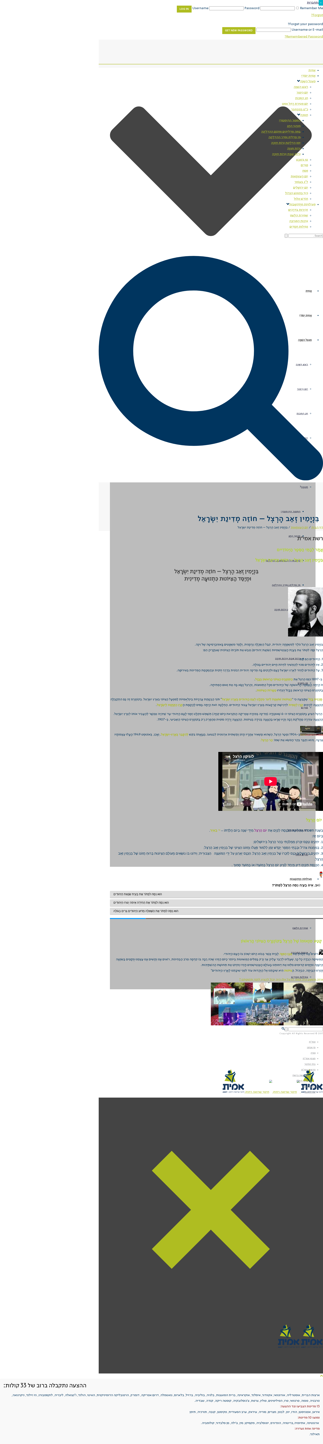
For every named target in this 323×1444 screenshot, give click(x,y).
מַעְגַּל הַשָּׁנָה (308, 81)
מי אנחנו (311, 1047)
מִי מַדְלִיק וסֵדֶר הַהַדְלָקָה (286, 585)
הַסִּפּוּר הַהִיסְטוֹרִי (291, 511)
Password (251, 8)
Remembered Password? (304, 36)
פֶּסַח (305, 170)
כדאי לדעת (302, 1081)
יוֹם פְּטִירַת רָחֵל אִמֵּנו (295, 103)
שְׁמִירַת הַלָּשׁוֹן (300, 928)
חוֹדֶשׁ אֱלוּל (301, 199)
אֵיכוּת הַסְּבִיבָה (298, 221)
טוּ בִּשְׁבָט (302, 159)
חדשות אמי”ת (308, 1069)
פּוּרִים (304, 165)
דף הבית (317, 527)
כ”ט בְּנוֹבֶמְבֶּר (299, 109)
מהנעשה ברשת (300, 1075)
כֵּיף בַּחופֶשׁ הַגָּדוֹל (296, 193)
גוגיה (313, 1053)
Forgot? (317, 15)
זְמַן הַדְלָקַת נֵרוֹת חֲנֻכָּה (287, 609)
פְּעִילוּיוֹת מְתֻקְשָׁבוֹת (301, 879)
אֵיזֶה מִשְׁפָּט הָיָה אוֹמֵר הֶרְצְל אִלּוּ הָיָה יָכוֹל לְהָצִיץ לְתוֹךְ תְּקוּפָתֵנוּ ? (281, 979)
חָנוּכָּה (304, 487)
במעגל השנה (309, 1086)
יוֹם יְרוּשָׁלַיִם (300, 187)
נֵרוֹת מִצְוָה (294, 148)
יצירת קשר (310, 1092)
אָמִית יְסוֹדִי (308, 75)
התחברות (313, 2)
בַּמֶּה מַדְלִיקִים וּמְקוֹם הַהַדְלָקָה (283, 560)
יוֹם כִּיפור (302, 92)
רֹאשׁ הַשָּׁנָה (301, 87)
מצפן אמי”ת (309, 1058)
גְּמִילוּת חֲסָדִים (299, 226)
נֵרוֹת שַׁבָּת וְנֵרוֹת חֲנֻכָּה (288, 658)
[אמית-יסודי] (272, 1092)
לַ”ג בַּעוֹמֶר (301, 182)
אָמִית (312, 70)
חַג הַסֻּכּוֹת (301, 98)
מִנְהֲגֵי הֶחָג (295, 536)
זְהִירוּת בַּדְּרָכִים (298, 210)
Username (200, 8)
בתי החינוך (310, 1064)
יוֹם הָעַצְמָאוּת (299, 176)
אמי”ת (312, 1042)
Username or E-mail (307, 29)
